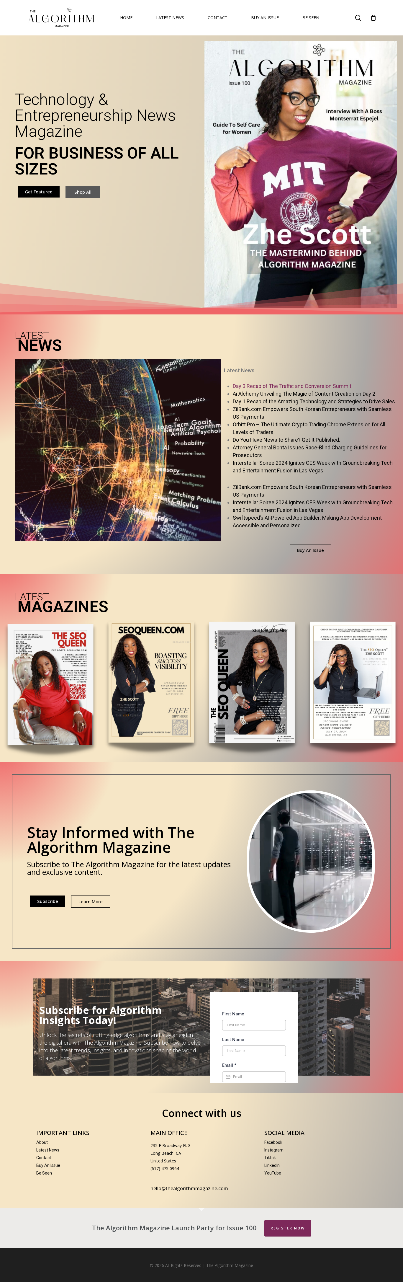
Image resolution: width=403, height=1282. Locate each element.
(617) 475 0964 (164, 1168)
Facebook (273, 1142)
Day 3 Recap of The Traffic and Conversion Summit (292, 386)
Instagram (274, 1150)
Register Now (288, 1228)
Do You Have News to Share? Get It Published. (286, 440)
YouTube (272, 1173)
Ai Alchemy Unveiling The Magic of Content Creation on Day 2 (304, 394)
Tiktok (270, 1157)
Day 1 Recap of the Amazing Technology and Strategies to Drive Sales (314, 401)
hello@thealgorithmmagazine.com (189, 1188)
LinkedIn (272, 1165)
